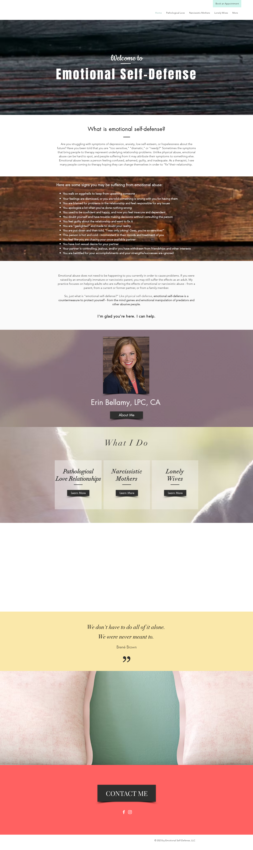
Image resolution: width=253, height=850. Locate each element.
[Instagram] (130, 812)
